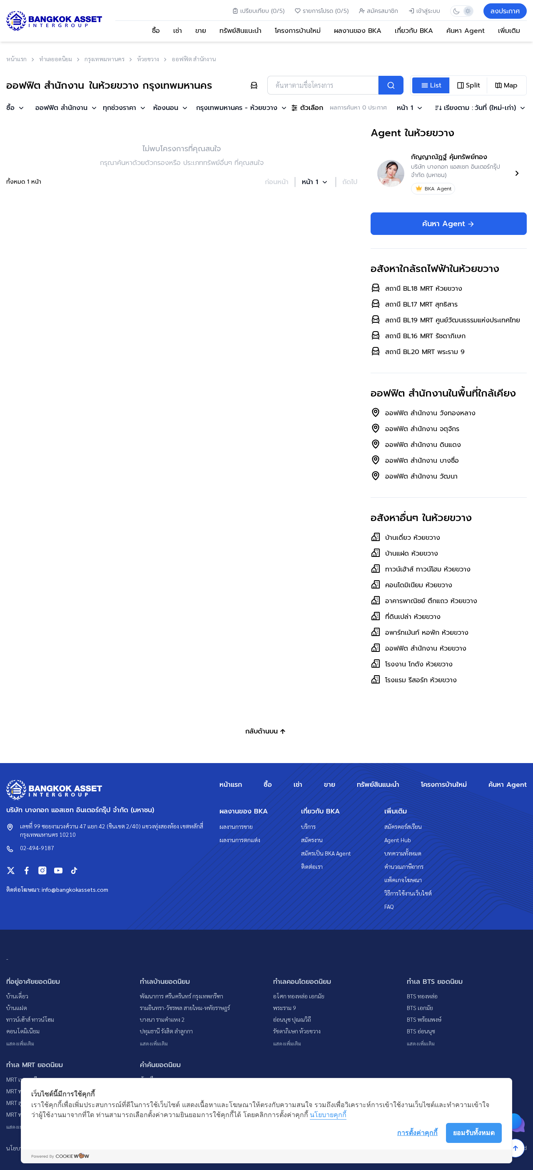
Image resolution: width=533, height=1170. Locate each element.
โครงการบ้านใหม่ (298, 31)
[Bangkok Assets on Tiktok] (74, 870)
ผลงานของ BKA (357, 31)
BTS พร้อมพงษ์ (424, 1019)
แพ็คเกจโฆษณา (403, 879)
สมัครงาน (312, 839)
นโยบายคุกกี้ (328, 1114)
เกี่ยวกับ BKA (414, 31)
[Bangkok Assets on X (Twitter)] (10, 870)
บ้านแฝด (16, 1007)
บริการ (308, 826)
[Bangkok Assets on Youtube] (58, 870)
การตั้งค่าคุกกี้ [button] (417, 1132)
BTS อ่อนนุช (421, 1031)
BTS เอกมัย (420, 1007)
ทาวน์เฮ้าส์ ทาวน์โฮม (30, 1019)
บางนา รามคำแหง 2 (162, 1019)
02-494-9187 (37, 847)
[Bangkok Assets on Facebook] (26, 870)
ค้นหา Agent (465, 31)
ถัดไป (349, 182)
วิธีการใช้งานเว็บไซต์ (408, 893)
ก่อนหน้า (277, 182)
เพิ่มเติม (509, 31)
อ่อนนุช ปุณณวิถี (292, 1019)
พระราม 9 (284, 1007)
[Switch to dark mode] (456, 11)
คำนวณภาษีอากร (403, 866)
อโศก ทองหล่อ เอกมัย (298, 996)
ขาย (200, 31)
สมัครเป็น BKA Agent (326, 853)
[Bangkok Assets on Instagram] (42, 870)
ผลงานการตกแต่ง (239, 839)
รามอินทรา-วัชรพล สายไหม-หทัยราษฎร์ (185, 1007)
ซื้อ (156, 31)
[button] (15, 107)
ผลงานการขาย (236, 826)
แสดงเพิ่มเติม (20, 1043)
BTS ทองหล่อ (422, 996)
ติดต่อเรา (312, 866)
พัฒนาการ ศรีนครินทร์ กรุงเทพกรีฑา (181, 996)
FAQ (389, 906)
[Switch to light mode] (467, 11)
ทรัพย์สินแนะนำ (240, 31)
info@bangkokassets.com (75, 889)
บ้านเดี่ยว (17, 996)
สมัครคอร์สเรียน (403, 826)
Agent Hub (397, 839)
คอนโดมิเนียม (23, 1031)
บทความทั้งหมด (402, 853)
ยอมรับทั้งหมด (474, 1132)
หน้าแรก (230, 785)
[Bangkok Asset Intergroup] (54, 21)
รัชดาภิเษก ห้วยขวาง (297, 1031)
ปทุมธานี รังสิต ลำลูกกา (166, 1031)
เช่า (177, 31)
